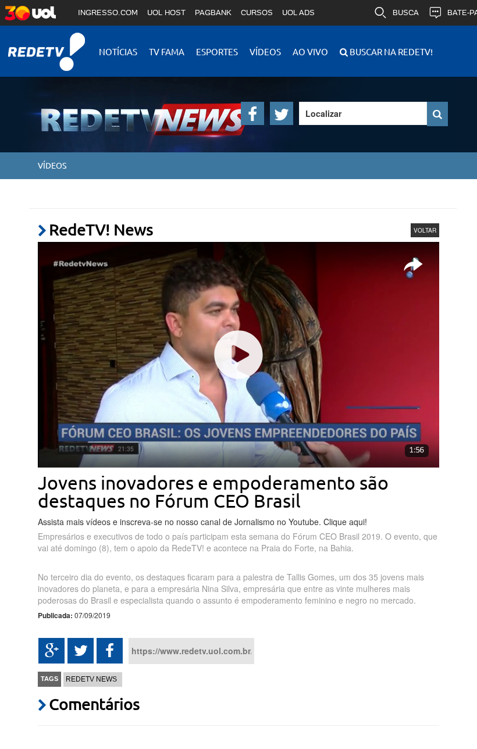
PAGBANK (213, 12)
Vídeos (265, 51)
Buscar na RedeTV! (390, 51)
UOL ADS (298, 12)
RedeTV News (91, 679)
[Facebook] (252, 113)
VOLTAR (425, 230)
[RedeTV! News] (113, 110)
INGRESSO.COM (108, 12)
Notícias (118, 51)
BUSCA (406, 12)
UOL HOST (166, 12)
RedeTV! (46, 43)
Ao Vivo (310, 51)
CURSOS (257, 12)
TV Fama (166, 51)
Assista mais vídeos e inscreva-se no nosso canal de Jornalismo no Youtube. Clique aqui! (202, 521)
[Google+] (51, 651)
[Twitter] (281, 113)
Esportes (217, 51)
